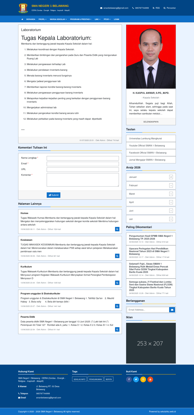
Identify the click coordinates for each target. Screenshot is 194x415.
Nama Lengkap (29, 157)
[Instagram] (143, 379)
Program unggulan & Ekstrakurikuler (40, 293)
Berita (109, 379)
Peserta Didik (28, 316)
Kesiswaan (26, 239)
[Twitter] (136, 379)
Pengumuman (95, 379)
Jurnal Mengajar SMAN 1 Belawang (147, 159)
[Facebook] (129, 379)
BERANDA (30, 19)
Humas (24, 213)
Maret (150, 193)
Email (24, 163)
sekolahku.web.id (168, 411)
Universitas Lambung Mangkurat (145, 138)
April (150, 202)
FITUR (106, 19)
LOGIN (116, 19)
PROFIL (42, 19)
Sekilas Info (79, 379)
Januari (150, 177)
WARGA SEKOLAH (57, 19)
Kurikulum (26, 266)
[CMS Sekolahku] (151, 343)
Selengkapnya (150, 121)
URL (23, 169)
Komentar (26, 174)
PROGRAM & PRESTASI (80, 19)
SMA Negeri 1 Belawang (51, 411)
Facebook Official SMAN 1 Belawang (147, 152)
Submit (55, 195)
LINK (97, 19)
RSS (157, 7)
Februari (150, 185)
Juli (150, 219)
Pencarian (171, 7)
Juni (150, 210)
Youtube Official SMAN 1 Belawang (147, 145)
